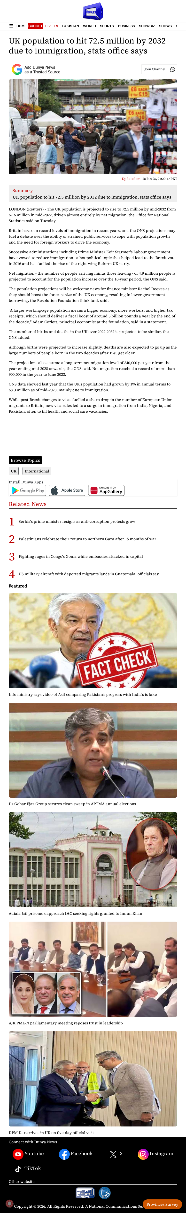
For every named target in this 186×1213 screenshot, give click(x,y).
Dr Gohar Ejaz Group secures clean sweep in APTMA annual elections (72, 803)
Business (126, 26)
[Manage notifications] (9, 1203)
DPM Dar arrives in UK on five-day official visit (51, 1132)
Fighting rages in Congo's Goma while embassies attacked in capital (81, 556)
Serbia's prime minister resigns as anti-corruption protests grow (77, 521)
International (37, 471)
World (89, 26)
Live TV (51, 26)
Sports (107, 26)
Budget (35, 26)
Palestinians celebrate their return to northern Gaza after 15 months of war (87, 538)
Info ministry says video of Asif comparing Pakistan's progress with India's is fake (83, 694)
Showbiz (147, 26)
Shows (165, 26)
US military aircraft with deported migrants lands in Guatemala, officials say (89, 573)
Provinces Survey (162, 1204)
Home (21, 26)
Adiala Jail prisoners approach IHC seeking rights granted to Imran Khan (75, 913)
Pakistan (70, 26)
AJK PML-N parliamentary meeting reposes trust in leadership (66, 1023)
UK (13, 471)
